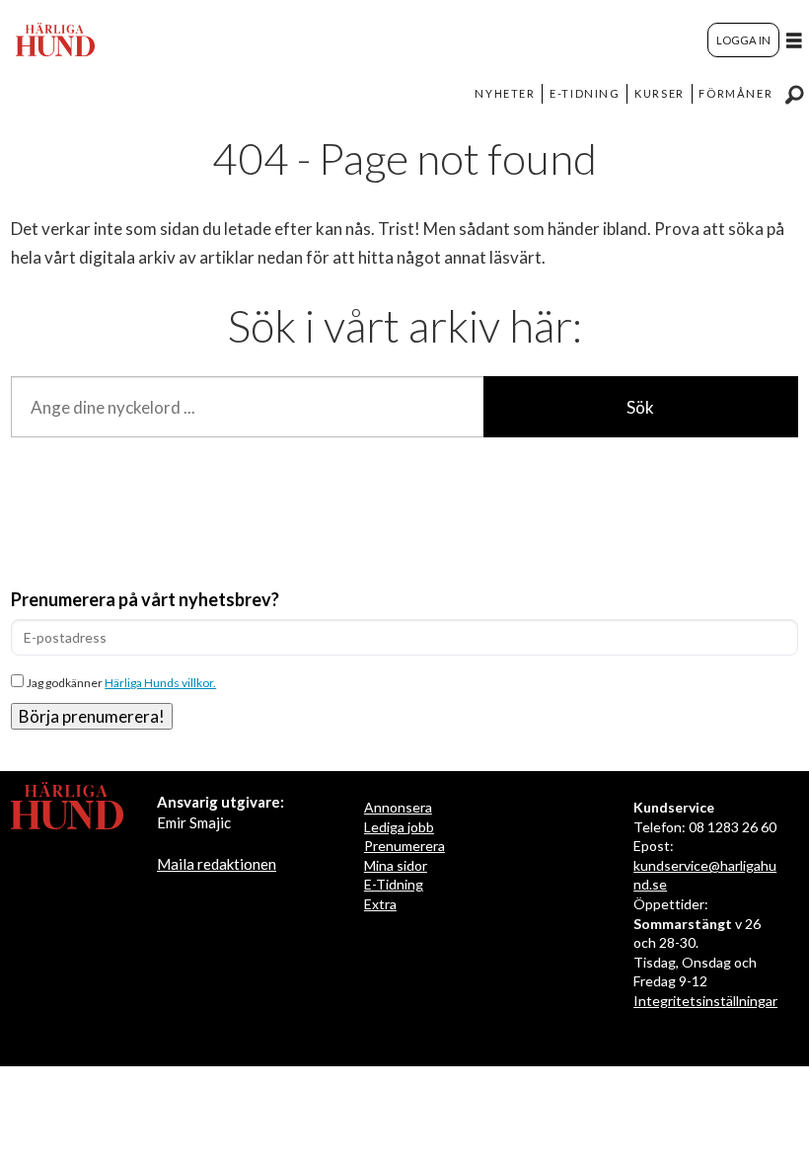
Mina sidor (395, 865)
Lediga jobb (399, 826)
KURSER (659, 93)
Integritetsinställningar (705, 1000)
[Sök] (794, 94)
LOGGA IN (743, 40)
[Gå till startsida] (55, 39)
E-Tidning (393, 884)
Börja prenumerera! (92, 716)
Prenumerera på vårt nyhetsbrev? (145, 599)
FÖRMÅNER (735, 93)
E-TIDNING (585, 93)
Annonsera (398, 807)
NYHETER (505, 93)
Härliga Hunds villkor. (160, 682)
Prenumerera (404, 845)
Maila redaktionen (216, 864)
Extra (380, 903)
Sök (640, 407)
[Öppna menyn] (794, 40)
